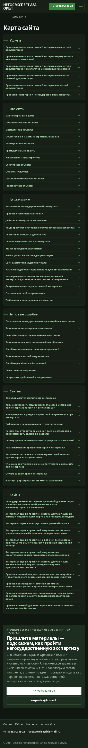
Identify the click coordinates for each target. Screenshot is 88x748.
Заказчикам (20, 200)
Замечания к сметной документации (27, 356)
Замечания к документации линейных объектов (34, 342)
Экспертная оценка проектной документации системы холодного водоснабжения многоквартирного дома (38, 532)
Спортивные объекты (18, 164)
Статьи (15, 391)
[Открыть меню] (81, 6)
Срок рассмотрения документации (26, 262)
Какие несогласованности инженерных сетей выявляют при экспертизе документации (39, 456)
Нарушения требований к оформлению (29, 377)
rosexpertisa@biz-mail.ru (44, 700)
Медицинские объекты (19, 129)
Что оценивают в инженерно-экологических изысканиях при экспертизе (39, 465)
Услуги (15, 40)
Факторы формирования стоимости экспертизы (34, 480)
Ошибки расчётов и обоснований (26, 363)
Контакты (31, 724)
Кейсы (15, 495)
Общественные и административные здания (32, 136)
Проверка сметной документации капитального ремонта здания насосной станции (40, 607)
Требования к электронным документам (29, 300)
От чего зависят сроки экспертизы (26, 473)
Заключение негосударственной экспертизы (32, 206)
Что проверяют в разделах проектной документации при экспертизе (39, 416)
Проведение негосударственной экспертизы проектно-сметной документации (38, 77)
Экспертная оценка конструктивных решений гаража (37, 523)
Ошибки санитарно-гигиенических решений (32, 348)
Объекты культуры (17, 171)
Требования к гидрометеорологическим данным (34, 423)
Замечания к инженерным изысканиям (29, 328)
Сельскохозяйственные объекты (25, 178)
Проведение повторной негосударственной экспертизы (38, 94)
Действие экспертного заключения (26, 220)
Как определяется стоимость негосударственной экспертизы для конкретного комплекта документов (37, 278)
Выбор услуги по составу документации (29, 255)
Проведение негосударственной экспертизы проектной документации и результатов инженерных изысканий (38, 67)
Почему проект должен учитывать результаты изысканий (40, 440)
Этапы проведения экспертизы (24, 248)
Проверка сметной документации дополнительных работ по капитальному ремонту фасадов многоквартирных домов (40, 595)
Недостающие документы (21, 369)
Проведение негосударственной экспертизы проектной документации (38, 48)
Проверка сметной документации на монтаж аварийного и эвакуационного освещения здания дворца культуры (40, 575)
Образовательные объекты (22, 122)
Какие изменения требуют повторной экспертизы (35, 447)
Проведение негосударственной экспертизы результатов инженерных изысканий (39, 58)
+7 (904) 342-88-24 (62, 6)
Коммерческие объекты (20, 143)
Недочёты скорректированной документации (33, 334)
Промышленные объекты (20, 150)
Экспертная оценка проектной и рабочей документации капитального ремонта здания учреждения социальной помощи (39, 542)
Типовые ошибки (24, 314)
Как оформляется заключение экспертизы (31, 397)
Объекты (17, 109)
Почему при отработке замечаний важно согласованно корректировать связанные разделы (39, 432)
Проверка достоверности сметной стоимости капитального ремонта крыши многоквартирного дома (39, 585)
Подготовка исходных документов (26, 234)
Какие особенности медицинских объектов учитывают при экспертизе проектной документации (38, 406)
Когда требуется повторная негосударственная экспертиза (40, 227)
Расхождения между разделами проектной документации (40, 321)
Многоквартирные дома (20, 115)
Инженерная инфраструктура (23, 157)
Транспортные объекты (19, 185)
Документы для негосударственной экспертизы (34, 286)
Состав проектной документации (25, 293)
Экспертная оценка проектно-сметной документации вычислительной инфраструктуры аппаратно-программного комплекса (37, 564)
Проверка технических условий (24, 213)
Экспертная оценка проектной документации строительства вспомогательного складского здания (37, 553)
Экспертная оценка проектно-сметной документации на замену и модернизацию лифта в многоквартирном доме (40, 515)
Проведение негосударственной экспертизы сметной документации (37, 86)
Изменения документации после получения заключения (39, 269)
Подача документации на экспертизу (28, 241)
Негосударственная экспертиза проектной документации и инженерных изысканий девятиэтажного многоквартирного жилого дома (40, 504)
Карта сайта (48, 724)
